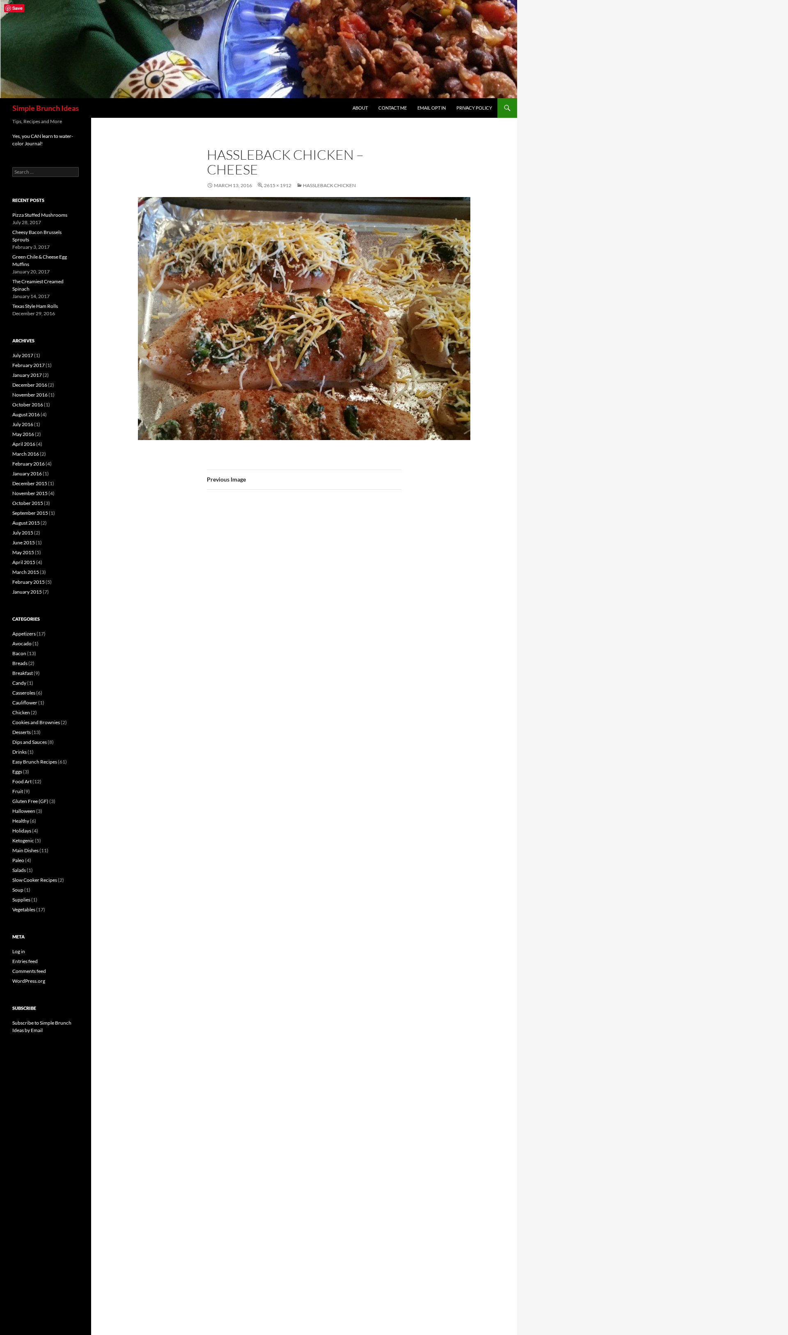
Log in (18, 951)
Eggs (17, 771)
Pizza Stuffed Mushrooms (39, 215)
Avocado (22, 643)
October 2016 (27, 404)
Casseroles (23, 693)
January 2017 (27, 375)
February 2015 (28, 582)
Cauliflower (24, 703)
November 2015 (30, 493)
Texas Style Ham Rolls (35, 306)
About (360, 107)
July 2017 (22, 355)
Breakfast (22, 673)
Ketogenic (23, 840)
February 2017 (28, 365)
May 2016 (23, 434)
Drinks (19, 752)
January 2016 (27, 473)
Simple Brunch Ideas (45, 107)
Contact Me (392, 107)
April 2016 (23, 444)
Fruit (17, 791)
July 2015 (22, 533)
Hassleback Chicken (329, 185)
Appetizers (24, 634)
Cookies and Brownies (36, 722)
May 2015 (23, 552)
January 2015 (27, 592)
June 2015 (23, 542)
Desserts (21, 732)
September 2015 (30, 513)
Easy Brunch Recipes (34, 762)
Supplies (21, 900)
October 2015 (27, 503)
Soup (17, 890)
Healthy (20, 821)
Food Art (22, 781)
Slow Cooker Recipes (34, 880)
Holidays (21, 831)
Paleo (18, 860)
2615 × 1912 (277, 185)
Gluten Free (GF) (30, 801)
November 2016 (30, 395)
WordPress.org (28, 981)
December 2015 (29, 483)
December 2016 (29, 385)
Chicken (21, 712)
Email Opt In (431, 107)
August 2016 (26, 414)
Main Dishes (25, 850)
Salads (19, 870)
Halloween (23, 811)
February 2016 (28, 464)
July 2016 (22, 424)
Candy (19, 683)
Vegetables (23, 909)
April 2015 (23, 562)
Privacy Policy (474, 107)
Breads (19, 663)
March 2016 (25, 454)
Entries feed (25, 961)
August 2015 (26, 523)
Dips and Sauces (29, 742)
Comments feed (29, 971)
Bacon (19, 653)
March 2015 (25, 572)
